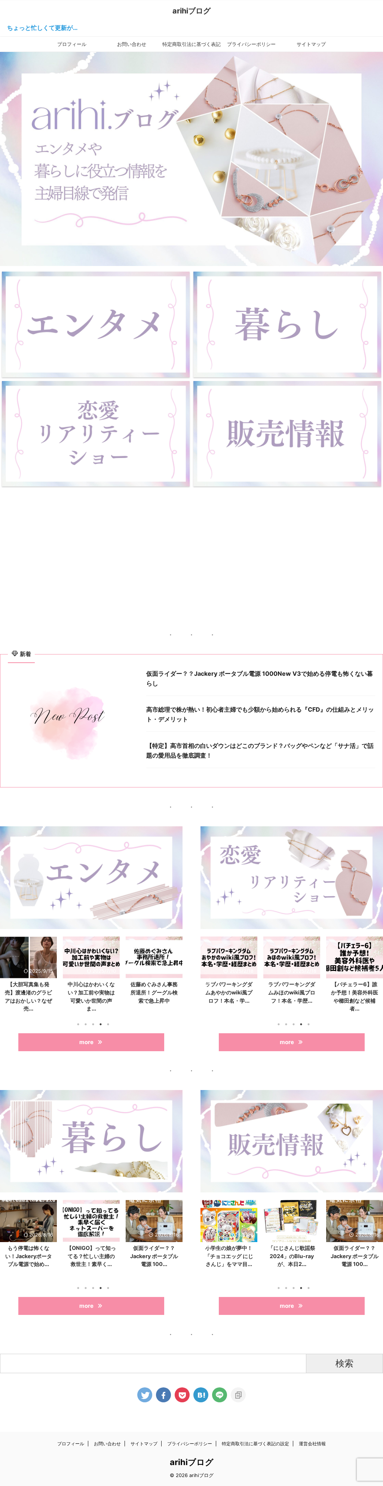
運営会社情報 (312, 1443)
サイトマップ (311, 44)
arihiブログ (191, 10)
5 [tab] (108, 1024)
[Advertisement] (191, 548)
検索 (344, 1363)
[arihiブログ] (200, 1394)
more (86, 1042)
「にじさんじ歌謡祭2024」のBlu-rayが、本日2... (154, 992)
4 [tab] (100, 1024)
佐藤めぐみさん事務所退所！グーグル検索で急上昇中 (91, 992)
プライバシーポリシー (251, 44)
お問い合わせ (131, 44)
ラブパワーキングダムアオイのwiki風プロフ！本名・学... (354, 992)
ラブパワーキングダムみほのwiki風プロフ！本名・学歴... (228, 992)
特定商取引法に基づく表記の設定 (191, 46)
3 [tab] (93, 1024)
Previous (7, 981)
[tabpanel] (28, 976)
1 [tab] (78, 1024)
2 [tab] (85, 1024)
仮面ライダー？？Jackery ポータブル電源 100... (106, 1256)
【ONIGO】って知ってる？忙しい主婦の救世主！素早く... (43, 1256)
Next (176, 981)
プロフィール (71, 44)
